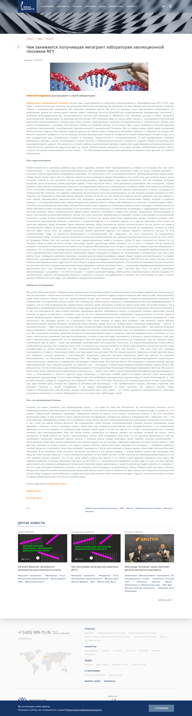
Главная (29, 39)
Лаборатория (33, 490)
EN (163, 6)
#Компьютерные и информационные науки (142, 585)
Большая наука (139, 664)
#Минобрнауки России (55, 575)
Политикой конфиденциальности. (84, 709)
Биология (89, 632)
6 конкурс (118, 650)
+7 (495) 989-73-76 (34, 632)
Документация (115, 675)
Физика (163, 636)
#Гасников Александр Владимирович (140, 588)
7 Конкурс (130, 650)
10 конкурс (90, 654)
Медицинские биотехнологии (111, 632)
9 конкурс (156, 650)
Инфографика (91, 650)
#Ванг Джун (167, 585)
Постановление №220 (95, 675)
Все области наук (93, 640)
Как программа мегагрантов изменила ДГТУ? (94, 568)
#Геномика (89, 511)
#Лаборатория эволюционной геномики (101, 508)
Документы (63, 6)
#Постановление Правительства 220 (33, 578)
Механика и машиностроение (143, 632)
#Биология (168, 508)
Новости (49, 39)
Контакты (132, 6)
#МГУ (122, 508)
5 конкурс (105, 650)
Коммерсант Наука (56, 483)
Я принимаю (161, 708)
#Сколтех (156, 582)
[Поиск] (170, 6)
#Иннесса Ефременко (79, 582)
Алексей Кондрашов (38, 95)
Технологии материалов (145, 636)
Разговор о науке (120, 664)
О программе (47, 6)
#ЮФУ (20, 582)
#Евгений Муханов (58, 578)
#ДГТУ (93, 582)
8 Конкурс (143, 650)
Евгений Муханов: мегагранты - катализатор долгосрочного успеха (39, 568)
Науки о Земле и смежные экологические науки (107, 636)
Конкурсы (90, 6)
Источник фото (34, 498)
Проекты (77, 6)
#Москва (130, 508)
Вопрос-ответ (116, 6)
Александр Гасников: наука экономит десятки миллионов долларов (147, 568)
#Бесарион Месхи (112, 578)
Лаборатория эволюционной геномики (47, 103)
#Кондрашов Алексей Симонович (148, 508)
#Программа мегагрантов (29, 575)
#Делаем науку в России (34, 582)
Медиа (102, 6)
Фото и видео (102, 664)
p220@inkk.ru (25, 638)
